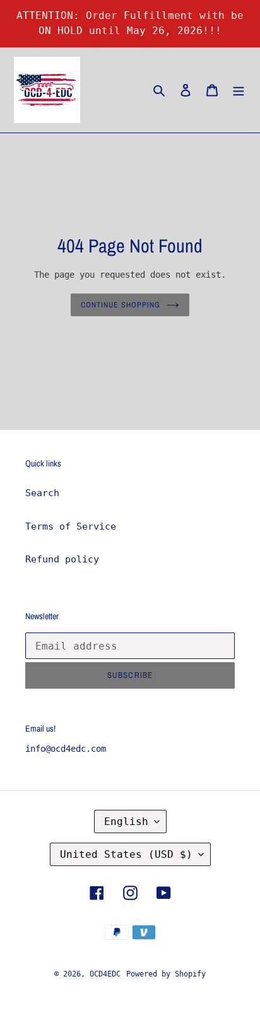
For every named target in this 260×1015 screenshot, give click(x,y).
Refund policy (62, 559)
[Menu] (238, 90)
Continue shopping (120, 304)
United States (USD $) (126, 854)
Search (42, 493)
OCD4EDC (105, 974)
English (126, 822)
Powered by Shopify (166, 974)
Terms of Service (70, 526)
